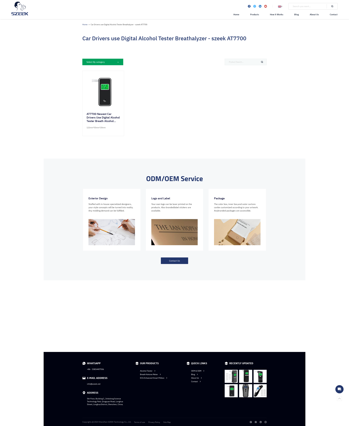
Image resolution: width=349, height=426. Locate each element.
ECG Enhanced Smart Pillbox (152, 378)
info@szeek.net (93, 384)
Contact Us (174, 260)
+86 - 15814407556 (95, 369)
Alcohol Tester (146, 371)
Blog (296, 14)
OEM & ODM (196, 371)
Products (254, 14)
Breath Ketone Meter (149, 374)
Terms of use (139, 422)
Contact (334, 14)
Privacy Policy (154, 422)
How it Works (276, 14)
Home (236, 14)
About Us (314, 14)
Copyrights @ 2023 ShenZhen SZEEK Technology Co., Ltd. (106, 422)
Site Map (167, 422)
